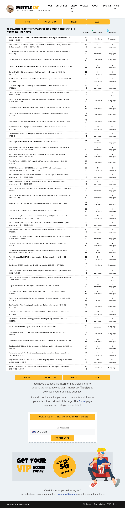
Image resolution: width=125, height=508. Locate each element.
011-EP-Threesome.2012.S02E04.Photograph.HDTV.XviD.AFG (30, 147)
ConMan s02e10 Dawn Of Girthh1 (20, 332)
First (27, 22)
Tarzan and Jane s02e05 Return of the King (23, 93)
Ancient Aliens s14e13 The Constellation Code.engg (26, 353)
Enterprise (61, 6)
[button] (62, 432)
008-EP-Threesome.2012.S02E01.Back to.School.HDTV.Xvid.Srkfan (32, 168)
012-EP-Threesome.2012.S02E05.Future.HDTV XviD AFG (28, 154)
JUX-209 (12, 142)
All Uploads (87, 504)
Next (74, 22)
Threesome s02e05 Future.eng (19, 340)
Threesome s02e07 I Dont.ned (19, 291)
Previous (50, 22)
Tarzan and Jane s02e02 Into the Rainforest (24, 195)
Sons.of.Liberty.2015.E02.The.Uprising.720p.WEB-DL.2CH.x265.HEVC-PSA (34, 45)
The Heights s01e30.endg (17, 60)
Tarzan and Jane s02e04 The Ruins (21, 113)
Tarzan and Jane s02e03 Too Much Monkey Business (27, 99)
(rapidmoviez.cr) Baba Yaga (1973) (20, 127)
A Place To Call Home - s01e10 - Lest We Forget (25, 38)
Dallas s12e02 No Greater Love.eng (21, 319)
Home (49, 6)
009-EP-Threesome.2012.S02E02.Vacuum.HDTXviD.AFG (28, 182)
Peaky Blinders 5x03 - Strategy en (20, 243)
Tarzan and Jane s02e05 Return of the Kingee (24, 271)
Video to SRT (74, 9)
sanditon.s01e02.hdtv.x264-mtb (19, 230)
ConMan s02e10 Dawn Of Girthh (20, 134)
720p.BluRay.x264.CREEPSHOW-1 (20, 161)
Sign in (116, 7)
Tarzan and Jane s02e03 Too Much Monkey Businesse (27, 278)
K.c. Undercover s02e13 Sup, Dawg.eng (22, 51)
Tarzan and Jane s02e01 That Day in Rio (22, 189)
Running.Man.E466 (15, 265)
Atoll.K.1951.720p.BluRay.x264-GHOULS (22, 79)
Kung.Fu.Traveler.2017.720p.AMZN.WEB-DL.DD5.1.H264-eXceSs (30, 223)
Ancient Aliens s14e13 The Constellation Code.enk (26, 367)
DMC (109, 504)
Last (98, 22)
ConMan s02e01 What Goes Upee (20, 305)
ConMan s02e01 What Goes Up (19, 121)
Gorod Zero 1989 (14, 210)
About (95, 6)
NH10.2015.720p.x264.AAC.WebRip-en (22, 86)
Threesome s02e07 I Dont (18, 108)
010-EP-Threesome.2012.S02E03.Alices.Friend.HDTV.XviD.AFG (30, 175)
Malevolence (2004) (15, 203)
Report (115, 504)
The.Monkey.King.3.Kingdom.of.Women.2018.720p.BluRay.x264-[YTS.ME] (33, 216)
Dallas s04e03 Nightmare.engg (19, 72)
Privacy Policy (99, 504)
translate (63, 438)
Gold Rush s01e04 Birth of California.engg (23, 346)
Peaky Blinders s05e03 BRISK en (20, 257)
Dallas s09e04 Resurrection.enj (19, 66)
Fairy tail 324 (13, 286)
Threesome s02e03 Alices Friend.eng (21, 312)
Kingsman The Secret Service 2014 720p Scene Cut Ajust (28, 360)
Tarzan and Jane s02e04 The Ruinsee (21, 298)
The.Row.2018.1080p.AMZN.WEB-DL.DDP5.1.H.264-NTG (28, 236)
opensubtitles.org (67, 494)
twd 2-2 (11, 327)
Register (106, 6)
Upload (84, 6)
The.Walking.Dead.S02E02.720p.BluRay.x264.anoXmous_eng (30, 250)
